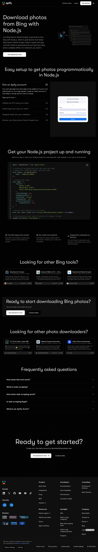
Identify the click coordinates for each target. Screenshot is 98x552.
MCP (40, 498)
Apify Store (42, 486)
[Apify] (7, 3)
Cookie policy (65, 546)
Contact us (85, 517)
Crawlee (41, 503)
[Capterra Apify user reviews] (24, 517)
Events (84, 521)
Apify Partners (86, 492)
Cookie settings (78, 546)
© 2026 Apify (91, 546)
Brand (84, 534)
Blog (83, 526)
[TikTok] (30, 493)
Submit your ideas (45, 517)
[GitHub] (14, 493)
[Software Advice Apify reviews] (13, 517)
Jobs (88, 530)
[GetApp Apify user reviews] (4, 517)
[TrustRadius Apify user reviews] (14, 523)
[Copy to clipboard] (87, 165)
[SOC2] (11, 505)
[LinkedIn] (3, 493)
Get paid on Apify (66, 498)
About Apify (86, 513)
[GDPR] (4, 505)
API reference (64, 494)
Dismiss (20, 547)
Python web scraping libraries (66, 530)
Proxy (40, 494)
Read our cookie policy (21, 543)
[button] (46, 482)
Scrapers (63, 535)
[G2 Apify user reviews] (5, 523)
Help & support (44, 513)
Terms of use (40, 546)
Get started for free (15, 54)
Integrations (43, 490)
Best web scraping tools (66, 524)
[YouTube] (19, 493)
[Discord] (25, 493)
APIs (61, 513)
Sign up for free (8, 97)
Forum (41, 521)
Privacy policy (52, 546)
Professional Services (86, 487)
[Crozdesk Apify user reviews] (22, 523)
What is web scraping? (64, 518)
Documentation (65, 486)
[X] (9, 493)
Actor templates (65, 490)
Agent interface (44, 526)
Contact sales (60, 456)
